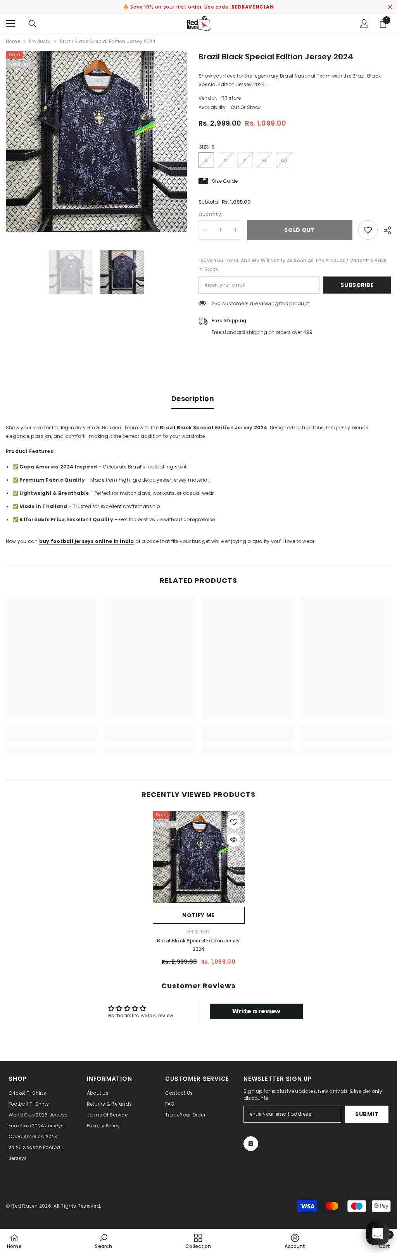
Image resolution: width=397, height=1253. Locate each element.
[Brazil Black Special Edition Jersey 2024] (199, 857)
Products (40, 41)
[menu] (10, 23)
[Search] (32, 23)
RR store (231, 98)
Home (13, 41)
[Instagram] (250, 1143)
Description (192, 398)
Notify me (198, 915)
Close (390, 7)
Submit (366, 1114)
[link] (52, 737)
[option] (96, 141)
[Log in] (364, 23)
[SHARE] (384, 230)
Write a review (256, 1011)
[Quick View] (234, 840)
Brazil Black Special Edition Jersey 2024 (198, 944)
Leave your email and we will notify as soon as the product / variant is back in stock (292, 264)
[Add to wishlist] (368, 230)
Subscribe (357, 285)
